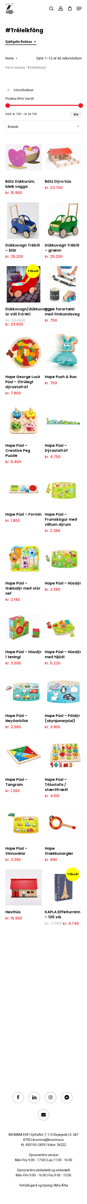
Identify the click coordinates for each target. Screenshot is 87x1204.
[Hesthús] (23, 887)
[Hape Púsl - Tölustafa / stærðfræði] (63, 755)
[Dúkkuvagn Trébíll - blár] (23, 220)
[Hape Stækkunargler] (63, 823)
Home (9, 58)
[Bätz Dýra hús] (63, 157)
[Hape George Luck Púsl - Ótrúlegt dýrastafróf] (23, 352)
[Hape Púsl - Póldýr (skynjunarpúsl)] (63, 691)
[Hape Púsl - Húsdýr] (63, 558)
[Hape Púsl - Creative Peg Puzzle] (23, 421)
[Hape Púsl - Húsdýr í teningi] (23, 627)
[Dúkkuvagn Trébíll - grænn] (63, 220)
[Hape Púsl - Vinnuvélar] (23, 823)
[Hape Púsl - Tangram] (23, 755)
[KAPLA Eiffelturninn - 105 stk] (63, 887)
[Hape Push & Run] (63, 352)
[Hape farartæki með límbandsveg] (63, 284)
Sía (76, 114)
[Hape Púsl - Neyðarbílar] (23, 691)
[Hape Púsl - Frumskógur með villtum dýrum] (63, 489)
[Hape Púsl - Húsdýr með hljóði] (63, 627)
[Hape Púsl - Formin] (23, 489)
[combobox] (21, 42)
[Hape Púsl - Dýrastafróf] (63, 421)
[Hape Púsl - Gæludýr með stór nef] (23, 558)
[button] (79, 8)
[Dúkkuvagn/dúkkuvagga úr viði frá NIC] (23, 284)
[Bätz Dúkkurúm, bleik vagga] (23, 157)
